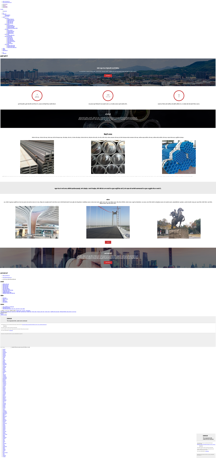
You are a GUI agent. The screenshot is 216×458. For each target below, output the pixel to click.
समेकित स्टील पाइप (10, 21)
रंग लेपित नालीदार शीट (10, 35)
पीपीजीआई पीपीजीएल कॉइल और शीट (66, 311)
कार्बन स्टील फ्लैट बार (10, 40)
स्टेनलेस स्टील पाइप (10, 19)
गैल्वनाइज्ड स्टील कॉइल (11, 26)
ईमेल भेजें (1, 313)
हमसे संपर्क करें (5, 50)
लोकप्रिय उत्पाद (18, 310)
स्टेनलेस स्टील (29, 311)
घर (3, 13)
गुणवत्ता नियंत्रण (7, 15)
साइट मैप (23, 310)
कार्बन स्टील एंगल (10, 38)
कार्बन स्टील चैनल (10, 39)
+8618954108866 (3, 314)
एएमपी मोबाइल (28, 310)
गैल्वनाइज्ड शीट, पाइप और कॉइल (8, 290)
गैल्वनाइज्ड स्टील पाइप (10, 20)
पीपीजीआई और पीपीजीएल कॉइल (12, 28)
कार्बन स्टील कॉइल (10, 25)
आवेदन (4, 48)
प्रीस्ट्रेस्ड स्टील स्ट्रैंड (11, 45)
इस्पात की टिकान (10, 43)
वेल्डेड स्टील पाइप (10, 22)
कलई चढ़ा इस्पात (23, 311)
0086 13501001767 (6, 1)
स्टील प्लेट (6, 29)
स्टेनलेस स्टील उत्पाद (6, 291)
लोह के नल (6, 18)
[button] (108, 75)
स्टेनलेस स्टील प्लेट (10, 32)
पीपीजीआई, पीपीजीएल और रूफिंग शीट (9, 293)
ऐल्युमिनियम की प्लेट (10, 33)
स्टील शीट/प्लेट (8, 311)
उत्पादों (4, 17)
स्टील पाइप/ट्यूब (3, 311)
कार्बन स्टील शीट (10, 30)
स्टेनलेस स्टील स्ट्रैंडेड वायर (11, 47)
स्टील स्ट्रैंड (7, 44)
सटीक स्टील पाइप (10, 23)
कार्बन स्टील (18, 311)
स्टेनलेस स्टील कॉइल (10, 27)
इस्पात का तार (7, 24)
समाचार (4, 49)
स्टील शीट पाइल (9, 37)
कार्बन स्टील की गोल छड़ (11, 41)
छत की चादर (7, 34)
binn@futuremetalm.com (7, 2)
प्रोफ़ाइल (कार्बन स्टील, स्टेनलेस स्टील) (43, 311)
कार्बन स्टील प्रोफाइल (8, 36)
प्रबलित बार (9, 42)
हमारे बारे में (4, 14)
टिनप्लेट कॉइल (34, 311)
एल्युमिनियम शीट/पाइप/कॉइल (54, 311)
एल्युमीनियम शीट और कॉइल (7, 292)
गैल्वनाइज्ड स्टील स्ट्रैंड (11, 46)
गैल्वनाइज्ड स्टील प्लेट (10, 31)
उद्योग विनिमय (7, 16)
